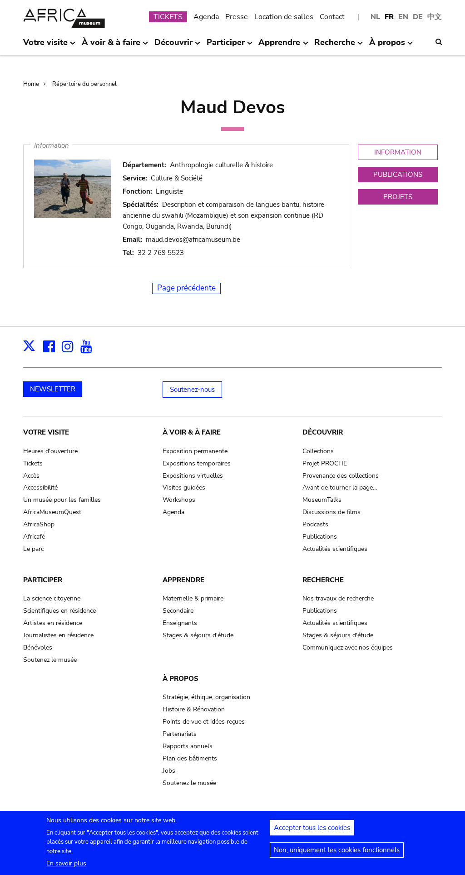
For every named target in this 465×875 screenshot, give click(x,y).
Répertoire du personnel (84, 84)
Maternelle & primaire (193, 598)
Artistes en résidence (52, 623)
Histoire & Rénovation (194, 709)
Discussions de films (331, 512)
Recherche (323, 580)
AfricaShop (38, 524)
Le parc (33, 549)
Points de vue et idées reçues (204, 721)
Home (31, 84)
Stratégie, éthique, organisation (206, 697)
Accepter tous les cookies (312, 827)
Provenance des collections (340, 475)
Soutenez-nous (192, 389)
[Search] (438, 41)
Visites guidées (184, 487)
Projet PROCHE (324, 463)
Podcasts (315, 524)
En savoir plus (66, 863)
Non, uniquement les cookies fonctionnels (337, 850)
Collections (318, 451)
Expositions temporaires (197, 463)
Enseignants (180, 623)
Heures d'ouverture (50, 451)
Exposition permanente (195, 451)
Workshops (179, 499)
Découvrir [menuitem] (173, 46)
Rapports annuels (188, 746)
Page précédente (186, 288)
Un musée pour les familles (62, 499)
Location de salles (283, 17)
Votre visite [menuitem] (45, 46)
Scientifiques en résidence (59, 610)
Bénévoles (37, 647)
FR (389, 17)
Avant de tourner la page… (339, 487)
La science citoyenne (51, 598)
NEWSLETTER (52, 389)
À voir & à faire (192, 432)
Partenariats (180, 734)
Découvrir (322, 432)
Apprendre (183, 580)
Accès (31, 475)
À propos (180, 678)
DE (418, 17)
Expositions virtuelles (193, 475)
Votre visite (46, 432)
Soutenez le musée (50, 659)
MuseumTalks (321, 499)
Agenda (206, 17)
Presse (236, 17)
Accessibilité (40, 487)
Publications (319, 536)
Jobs (169, 770)
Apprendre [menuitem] (279, 46)
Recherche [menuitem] (334, 46)
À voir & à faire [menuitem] (111, 46)
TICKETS (168, 17)
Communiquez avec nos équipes (347, 647)
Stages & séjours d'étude (198, 635)
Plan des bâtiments (190, 758)
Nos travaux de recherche (338, 598)
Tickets (33, 463)
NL (375, 17)
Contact (332, 17)
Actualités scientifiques (334, 549)
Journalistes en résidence (58, 635)
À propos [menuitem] (387, 46)
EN (403, 17)
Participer (42, 580)
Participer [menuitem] (226, 46)
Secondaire (178, 610)
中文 (434, 17)
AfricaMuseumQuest (52, 512)
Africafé (34, 536)
